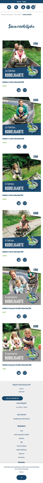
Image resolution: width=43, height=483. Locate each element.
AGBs (21, 442)
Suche (21, 431)
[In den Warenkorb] (18, 90)
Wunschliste (28, 7)
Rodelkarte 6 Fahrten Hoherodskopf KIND (12, 252)
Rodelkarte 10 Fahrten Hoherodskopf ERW (13, 82)
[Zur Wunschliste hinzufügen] (24, 90)
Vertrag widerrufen (12, 398)
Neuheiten (21, 438)
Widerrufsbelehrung (21, 450)
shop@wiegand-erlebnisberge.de (21, 419)
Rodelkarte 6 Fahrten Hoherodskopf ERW (12, 195)
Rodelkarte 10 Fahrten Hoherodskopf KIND (13, 139)
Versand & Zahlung (21, 446)
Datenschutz (21, 457)
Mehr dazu (22, 472)
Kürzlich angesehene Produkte (21, 434)
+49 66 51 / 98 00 (22, 407)
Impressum (21, 453)
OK (21, 477)
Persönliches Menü (23, 7)
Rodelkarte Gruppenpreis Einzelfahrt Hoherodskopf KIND (16, 365)
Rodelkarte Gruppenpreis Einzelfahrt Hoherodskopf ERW (16, 308)
